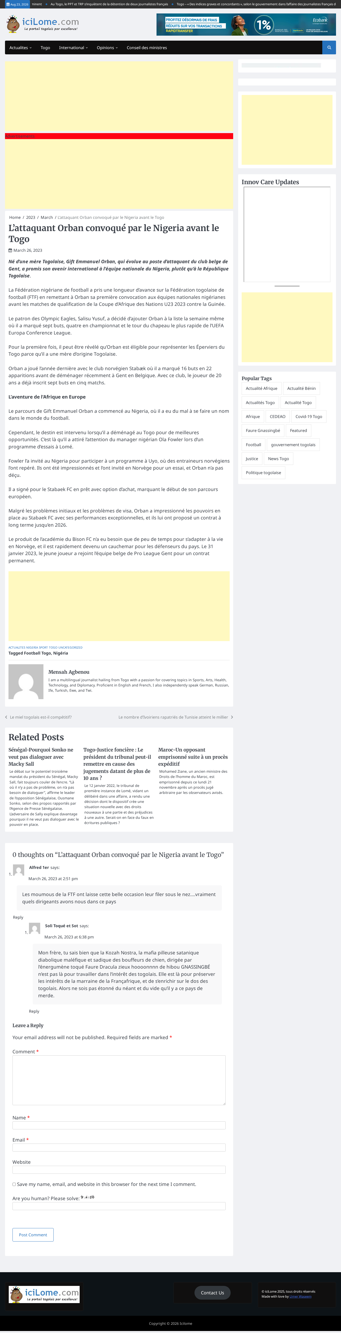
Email (20, 1140)
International (71, 47)
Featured (298, 430)
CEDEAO (278, 416)
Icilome (186, 1323)
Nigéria (60, 653)
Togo (45, 47)
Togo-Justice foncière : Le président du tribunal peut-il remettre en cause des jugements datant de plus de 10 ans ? (117, 764)
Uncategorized (70, 647)
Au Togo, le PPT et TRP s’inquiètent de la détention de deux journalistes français (98, 4)
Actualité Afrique (261, 388)
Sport (43, 647)
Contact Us (212, 1293)
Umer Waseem (301, 1296)
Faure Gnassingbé (263, 430)
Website (21, 1162)
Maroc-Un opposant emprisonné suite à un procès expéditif (193, 757)
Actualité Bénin (301, 388)
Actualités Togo (260, 402)
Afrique (253, 416)
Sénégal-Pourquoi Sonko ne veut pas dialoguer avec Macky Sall (40, 757)
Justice (252, 458)
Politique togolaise (263, 472)
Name (21, 1117)
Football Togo (37, 653)
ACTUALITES (16, 647)
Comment (25, 1051)
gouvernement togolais (293, 444)
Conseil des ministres (147, 47)
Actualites (18, 47)
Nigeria (32, 647)
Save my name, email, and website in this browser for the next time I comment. (106, 1184)
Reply (18, 917)
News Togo (278, 458)
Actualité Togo (298, 402)
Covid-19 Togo (309, 416)
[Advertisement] (119, 96)
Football (253, 444)
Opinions (105, 47)
